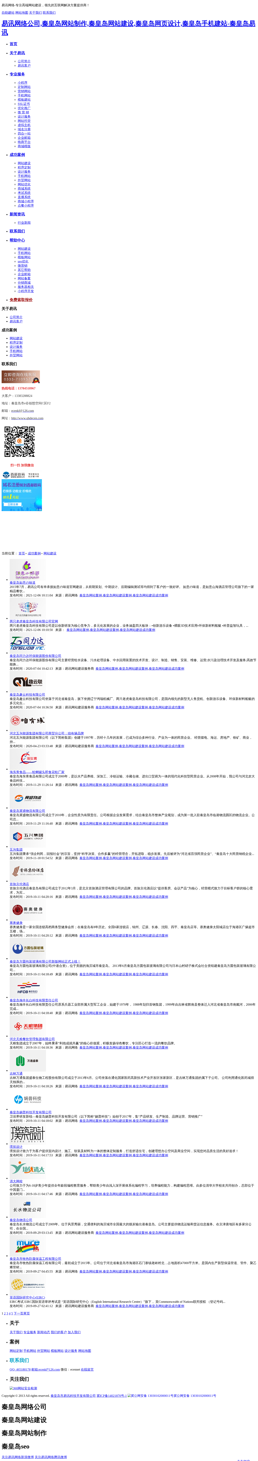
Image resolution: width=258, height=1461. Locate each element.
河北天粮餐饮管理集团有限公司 (32, 1039)
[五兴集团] (28, 846)
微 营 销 (23, 112)
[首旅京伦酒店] (28, 881)
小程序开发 (26, 291)
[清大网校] (28, 1178)
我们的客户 (59, 1332)
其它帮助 (24, 270)
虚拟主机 (24, 125)
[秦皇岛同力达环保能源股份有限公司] (28, 653)
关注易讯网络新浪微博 (18, 1457)
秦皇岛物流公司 (21, 1220)
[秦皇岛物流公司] (28, 1217)
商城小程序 (26, 201)
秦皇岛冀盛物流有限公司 (27, 811)
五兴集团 (16, 849)
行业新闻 (24, 222)
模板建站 (24, 99)
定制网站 (24, 87)
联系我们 (49, 12)
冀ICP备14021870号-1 (112, 1395)
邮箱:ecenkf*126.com (45, 1369)
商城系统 (24, 188)
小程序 (22, 82)
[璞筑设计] (28, 1143)
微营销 (22, 265)
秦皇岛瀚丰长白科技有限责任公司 (34, 1000)
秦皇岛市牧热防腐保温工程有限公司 (35, 1258)
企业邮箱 (24, 137)
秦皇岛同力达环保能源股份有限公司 (35, 656)
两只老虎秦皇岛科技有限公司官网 (34, 621)
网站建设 (24, 163)
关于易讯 (17, 53)
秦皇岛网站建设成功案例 (150, 595)
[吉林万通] (28, 1070)
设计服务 (24, 116)
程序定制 (24, 167)
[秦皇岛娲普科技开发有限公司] (28, 1109)
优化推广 (24, 108)
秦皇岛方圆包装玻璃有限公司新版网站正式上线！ (45, 961)
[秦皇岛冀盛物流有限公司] (28, 807)
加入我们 (74, 1332)
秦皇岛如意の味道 (22, 582)
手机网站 (24, 95)
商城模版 (24, 146)
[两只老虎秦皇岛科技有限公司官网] (28, 618)
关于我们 (35, 12)
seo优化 (23, 261)
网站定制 (16, 1350)
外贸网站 (24, 180)
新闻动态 (43, 1332)
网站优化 (24, 184)
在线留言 (87, 1369)
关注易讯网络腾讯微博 (51, 1457)
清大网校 (16, 1181)
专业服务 (17, 74)
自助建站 (8, 12)
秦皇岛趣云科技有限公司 (27, 694)
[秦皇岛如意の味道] (28, 579)
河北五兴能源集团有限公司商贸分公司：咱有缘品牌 (47, 733)
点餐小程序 (26, 205)
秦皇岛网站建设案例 (117, 595)
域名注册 (24, 129)
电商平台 (24, 142)
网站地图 (21, 12)
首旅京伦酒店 (19, 884)
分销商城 (24, 282)
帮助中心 (17, 240)
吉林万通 (16, 1073)
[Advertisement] (22, 531)
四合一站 (24, 133)
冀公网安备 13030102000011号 (195, 1395)
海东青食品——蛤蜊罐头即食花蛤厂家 (37, 772)
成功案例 (17, 155)
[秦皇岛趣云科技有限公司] (28, 691)
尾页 (26, 1313)
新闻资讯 (17, 214)
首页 (13, 44)
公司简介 (24, 61)
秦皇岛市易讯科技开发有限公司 (73, 1395)
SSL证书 (24, 104)
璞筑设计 (16, 1146)
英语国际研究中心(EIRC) (27, 1297)
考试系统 (24, 193)
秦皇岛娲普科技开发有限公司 (31, 1112)
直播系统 (24, 197)
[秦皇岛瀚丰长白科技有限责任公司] (28, 997)
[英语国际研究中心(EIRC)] (28, 1294)
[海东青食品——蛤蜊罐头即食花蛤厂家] (28, 769)
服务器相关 (26, 287)
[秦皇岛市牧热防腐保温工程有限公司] (28, 1255)
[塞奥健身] (28, 919)
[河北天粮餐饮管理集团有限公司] (28, 1036)
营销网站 (24, 91)
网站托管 (24, 120)
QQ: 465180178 (20, 1369)
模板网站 (24, 257)
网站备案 (24, 278)
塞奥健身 (16, 922)
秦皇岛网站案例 (90, 595)
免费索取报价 (21, 300)
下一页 (18, 1313)
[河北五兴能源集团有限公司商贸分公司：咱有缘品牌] (28, 730)
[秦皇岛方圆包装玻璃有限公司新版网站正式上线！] (28, 958)
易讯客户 (24, 65)
